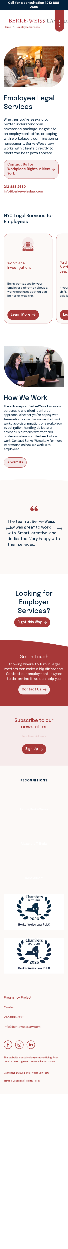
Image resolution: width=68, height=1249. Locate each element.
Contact (10, 1007)
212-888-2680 (15, 186)
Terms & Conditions (14, 1080)
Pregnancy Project (17, 997)
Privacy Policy (33, 1080)
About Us (15, 462)
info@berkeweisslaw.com (23, 191)
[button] (59, 21)
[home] (18, 21)
